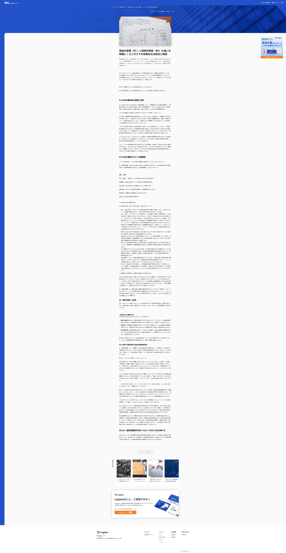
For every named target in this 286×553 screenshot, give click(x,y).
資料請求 (184, 534)
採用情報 (173, 537)
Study (116, 7)
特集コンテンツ (275, 2)
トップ (112, 7)
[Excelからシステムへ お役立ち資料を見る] (272, 47)
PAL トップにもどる (146, 452)
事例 (282, 2)
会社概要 (173, 534)
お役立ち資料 (162, 537)
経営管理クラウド (148, 534)
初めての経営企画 (265, 2)
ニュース (161, 542)
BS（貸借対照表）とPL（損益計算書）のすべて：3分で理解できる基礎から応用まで (142, 90)
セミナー (161, 534)
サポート (161, 539)
